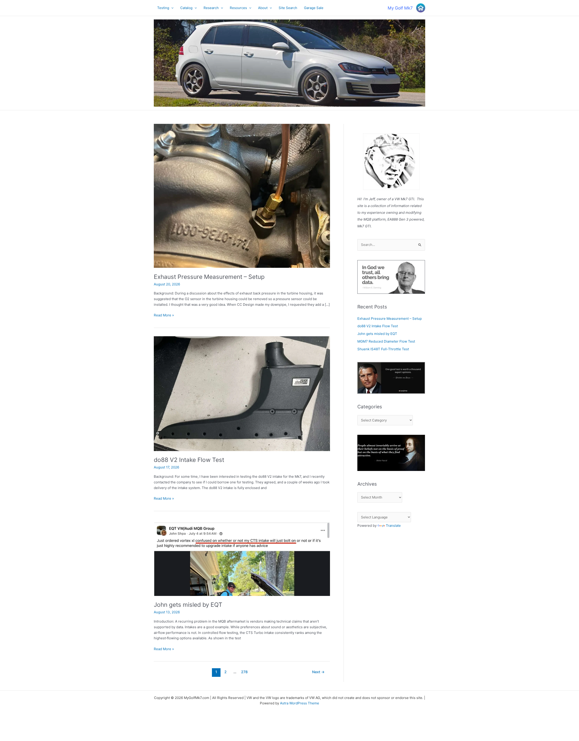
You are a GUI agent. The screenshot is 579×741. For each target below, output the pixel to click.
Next (318, 672)
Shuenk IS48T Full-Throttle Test (383, 349)
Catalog (186, 8)
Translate (393, 525)
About (263, 8)
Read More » (164, 315)
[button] (171, 8)
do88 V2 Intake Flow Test (189, 459)
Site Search (288, 8)
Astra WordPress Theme (299, 703)
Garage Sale (313, 8)
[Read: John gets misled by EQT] (242, 557)
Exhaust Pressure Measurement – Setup (209, 276)
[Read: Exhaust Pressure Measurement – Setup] (242, 195)
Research (211, 8)
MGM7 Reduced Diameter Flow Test (386, 341)
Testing (163, 8)
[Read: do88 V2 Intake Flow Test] (242, 393)
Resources (238, 8)
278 (244, 672)
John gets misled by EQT (188, 604)
